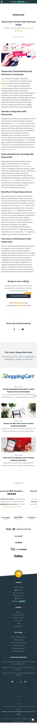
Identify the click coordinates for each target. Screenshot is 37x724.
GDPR (25, 232)
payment (15, 210)
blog (26, 140)
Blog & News (18, 626)
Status (18, 693)
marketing (24, 166)
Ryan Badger (18, 31)
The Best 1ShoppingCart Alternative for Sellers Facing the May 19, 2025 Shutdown (18, 663)
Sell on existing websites (18, 637)
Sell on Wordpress (18, 651)
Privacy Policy (18, 620)
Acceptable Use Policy (18, 618)
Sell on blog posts (18, 640)
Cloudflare (22, 205)
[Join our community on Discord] (12, 682)
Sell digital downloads (18, 648)
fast (17, 229)
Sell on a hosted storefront (18, 643)
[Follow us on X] (16, 682)
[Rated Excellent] (16, 2)
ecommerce (5, 81)
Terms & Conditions (18, 615)
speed (32, 180)
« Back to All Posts (18, 37)
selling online (10, 149)
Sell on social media (18, 645)
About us (18, 612)
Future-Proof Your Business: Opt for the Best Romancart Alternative (18, 674)
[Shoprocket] (18, 575)
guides (29, 28)
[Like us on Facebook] (21, 682)
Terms (18, 700)
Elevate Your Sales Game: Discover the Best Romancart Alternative (18, 668)
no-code (4, 86)
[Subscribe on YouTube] (25, 682)
